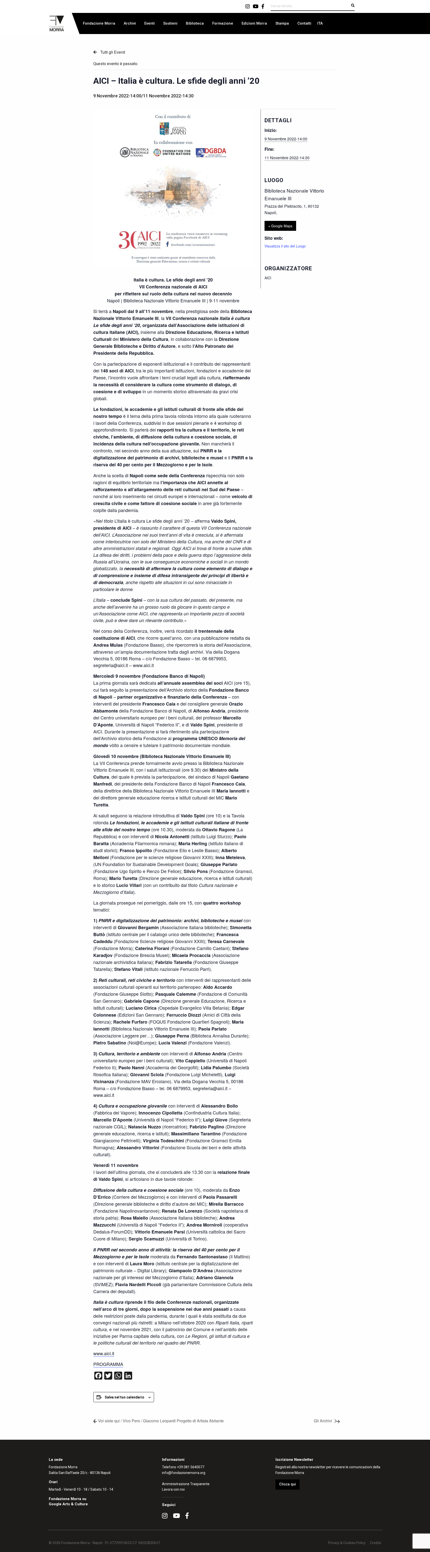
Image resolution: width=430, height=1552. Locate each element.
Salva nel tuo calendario (124, 1397)
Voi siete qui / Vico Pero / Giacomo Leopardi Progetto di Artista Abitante (161, 1421)
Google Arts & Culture (68, 1504)
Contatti (304, 23)
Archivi (130, 23)
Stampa (282, 23)
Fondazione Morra (99, 23)
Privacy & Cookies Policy (347, 1543)
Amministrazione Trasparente (186, 1484)
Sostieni (170, 23)
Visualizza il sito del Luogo (285, 245)
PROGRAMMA (108, 1364)
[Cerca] (353, 5)
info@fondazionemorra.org (183, 1473)
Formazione (222, 23)
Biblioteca (195, 23)
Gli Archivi (323, 1421)
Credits (375, 1543)
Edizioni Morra (254, 23)
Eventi (149, 23)
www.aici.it (103, 1353)
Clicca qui (287, 1484)
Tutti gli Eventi (112, 52)
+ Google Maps (280, 225)
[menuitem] (99, 23)
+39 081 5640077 (190, 1467)
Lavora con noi (173, 1489)
